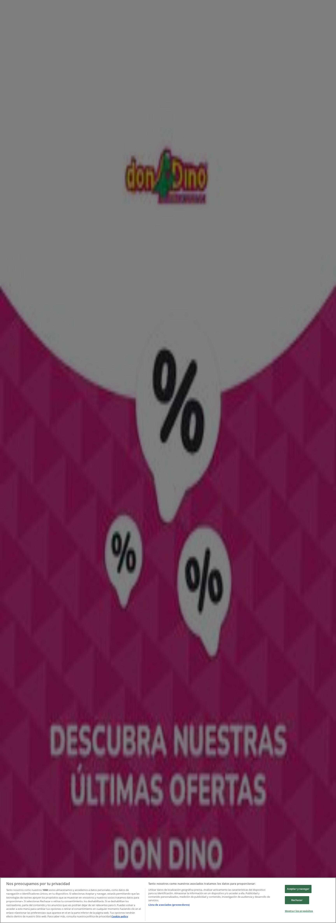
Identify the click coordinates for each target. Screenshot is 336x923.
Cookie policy (119, 916)
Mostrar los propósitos (299, 911)
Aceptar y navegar (298, 889)
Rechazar (297, 900)
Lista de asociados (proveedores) (169, 904)
